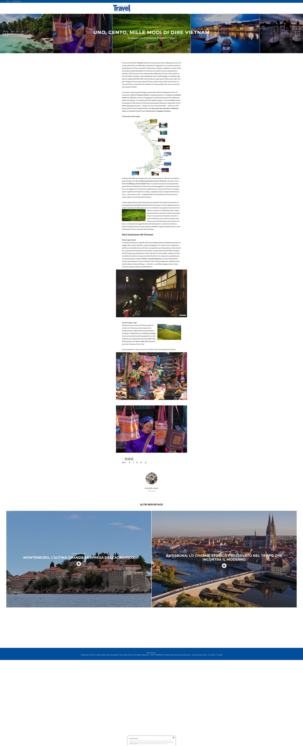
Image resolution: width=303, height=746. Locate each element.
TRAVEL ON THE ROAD (151, 27)
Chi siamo (211, 655)
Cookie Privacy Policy (199, 655)
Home (8, 1)
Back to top (151, 653)
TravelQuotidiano (16, 1)
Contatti (220, 655)
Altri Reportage (151, 504)
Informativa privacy (183, 655)
